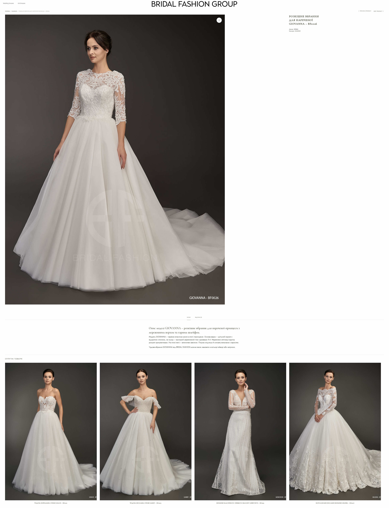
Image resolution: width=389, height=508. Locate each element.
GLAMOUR (14, 11)
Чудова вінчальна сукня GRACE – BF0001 (50, 503)
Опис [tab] (189, 317)
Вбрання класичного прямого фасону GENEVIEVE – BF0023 (240, 503)
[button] (219, 20)
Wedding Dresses (8, 3)
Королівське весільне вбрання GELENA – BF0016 (335, 503)
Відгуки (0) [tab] (198, 317)
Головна (7, 11)
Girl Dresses (21, 3)
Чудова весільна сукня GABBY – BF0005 (145, 503)
